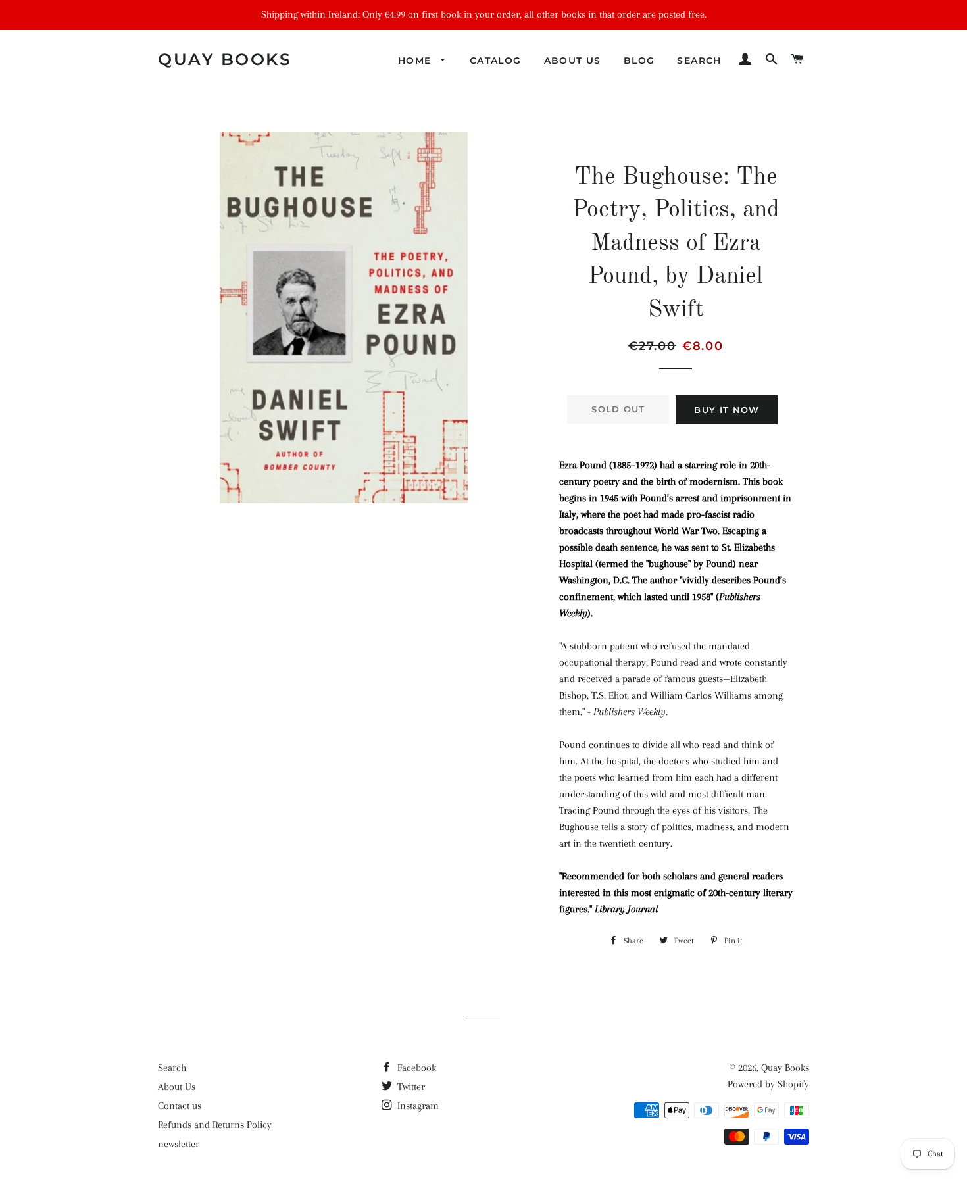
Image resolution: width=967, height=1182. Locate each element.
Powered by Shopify (768, 1084)
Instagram (417, 1106)
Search (699, 60)
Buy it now (726, 410)
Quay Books (224, 59)
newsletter (178, 1144)
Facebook (415, 1067)
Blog (639, 60)
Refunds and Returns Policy (215, 1125)
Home (416, 60)
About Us (572, 60)
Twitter (410, 1087)
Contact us (179, 1106)
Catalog (496, 60)
